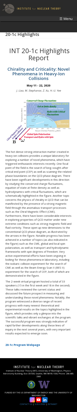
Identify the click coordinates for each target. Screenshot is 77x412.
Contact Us (26, 404)
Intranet (52, 404)
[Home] (31, 8)
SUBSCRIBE (40, 404)
